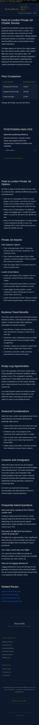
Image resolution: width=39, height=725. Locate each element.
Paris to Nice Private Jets (10, 595)
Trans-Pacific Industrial (8, 651)
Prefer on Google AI (19, 715)
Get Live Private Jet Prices (24, 7)
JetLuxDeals (12, 9)
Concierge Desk (6, 675)
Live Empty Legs (6, 672)
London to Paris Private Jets (10, 591)
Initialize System (19, 701)
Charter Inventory (6, 669)
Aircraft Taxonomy (6, 645)
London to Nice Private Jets (10, 598)
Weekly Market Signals (8, 648)
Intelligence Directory (7, 641)
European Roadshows (7, 654)
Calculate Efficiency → (14, 158)
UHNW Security (6, 657)
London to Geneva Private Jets (11, 601)
